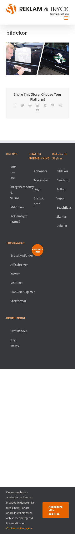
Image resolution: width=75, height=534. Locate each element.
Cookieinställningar (18, 528)
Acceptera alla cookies (56, 510)
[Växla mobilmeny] (66, 18)
